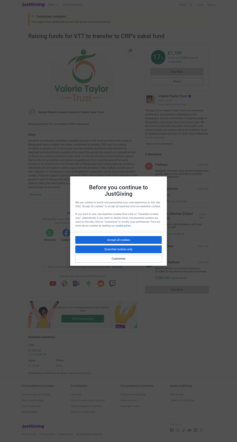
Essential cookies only (118, 249)
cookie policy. (123, 225)
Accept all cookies (118, 240)
